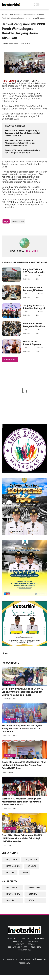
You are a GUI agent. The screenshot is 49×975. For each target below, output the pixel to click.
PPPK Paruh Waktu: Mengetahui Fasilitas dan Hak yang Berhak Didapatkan (34, 325)
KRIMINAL (32, 866)
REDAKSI (31, 944)
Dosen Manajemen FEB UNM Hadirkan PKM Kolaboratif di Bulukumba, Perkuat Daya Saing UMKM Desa (24, 765)
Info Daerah (10, 682)
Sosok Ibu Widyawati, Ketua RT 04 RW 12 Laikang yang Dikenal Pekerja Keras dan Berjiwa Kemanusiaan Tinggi (22, 692)
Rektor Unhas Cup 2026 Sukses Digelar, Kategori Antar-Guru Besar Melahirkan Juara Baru (22, 728)
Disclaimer (36, 947)
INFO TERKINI (11, 860)
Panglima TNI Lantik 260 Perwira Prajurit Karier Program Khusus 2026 (22, 151)
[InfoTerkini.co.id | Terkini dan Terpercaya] (11, 6)
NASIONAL (10, 872)
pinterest (17, 941)
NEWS (25, 872)
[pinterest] (19, 229)
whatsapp (39, 938)
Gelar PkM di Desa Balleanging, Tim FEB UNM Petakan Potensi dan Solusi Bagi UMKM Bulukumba (22, 838)
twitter (25, 938)
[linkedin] (24, 229)
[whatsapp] (14, 229)
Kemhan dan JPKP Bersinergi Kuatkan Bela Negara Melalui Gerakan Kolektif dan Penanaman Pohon (33, 289)
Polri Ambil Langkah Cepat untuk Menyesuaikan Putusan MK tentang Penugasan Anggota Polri (20, 142)
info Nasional (15, 14)
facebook (11, 938)
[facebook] (4, 229)
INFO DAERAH (31, 860)
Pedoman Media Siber (17, 947)
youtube (20, 944)
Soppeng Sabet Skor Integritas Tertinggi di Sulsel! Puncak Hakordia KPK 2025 (34, 307)
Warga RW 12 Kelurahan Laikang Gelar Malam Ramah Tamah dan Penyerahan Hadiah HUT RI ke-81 (21, 801)
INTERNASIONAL (13, 866)
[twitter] (9, 229)
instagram (33, 941)
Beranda (5, 14)
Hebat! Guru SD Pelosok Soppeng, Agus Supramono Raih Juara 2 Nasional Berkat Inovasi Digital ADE (22, 132)
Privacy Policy (24, 950)
